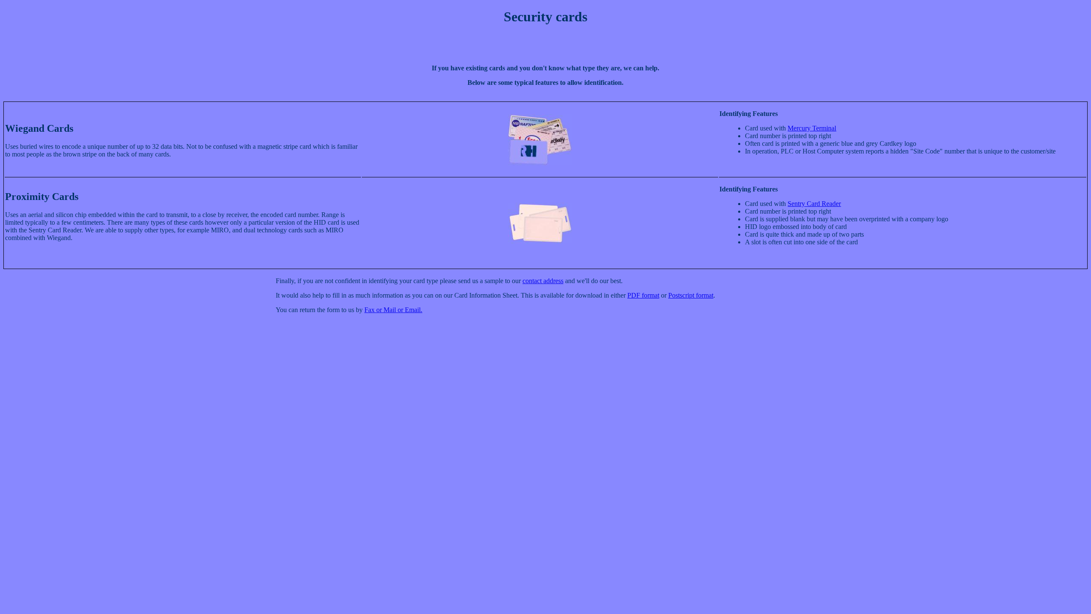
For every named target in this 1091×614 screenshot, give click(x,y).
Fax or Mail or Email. (393, 309)
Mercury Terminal (812, 128)
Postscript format (690, 295)
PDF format (643, 295)
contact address (542, 280)
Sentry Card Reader (814, 203)
